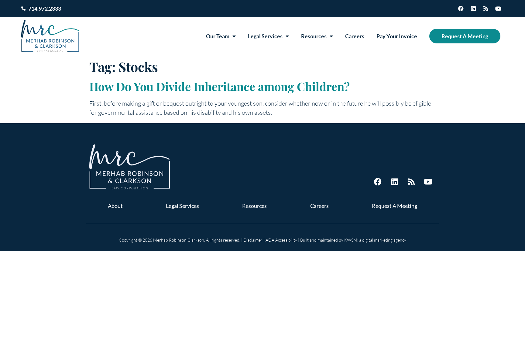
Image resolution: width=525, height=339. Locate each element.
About (115, 205)
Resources (314, 36)
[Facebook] (460, 8)
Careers (354, 36)
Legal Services (265, 36)
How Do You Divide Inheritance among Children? (219, 86)
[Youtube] (498, 8)
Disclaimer (252, 239)
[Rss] (485, 8)
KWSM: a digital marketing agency (375, 239)
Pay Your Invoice (396, 36)
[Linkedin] (473, 8)
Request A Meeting (464, 36)
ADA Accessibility (281, 239)
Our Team (217, 36)
